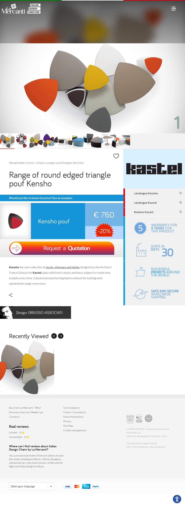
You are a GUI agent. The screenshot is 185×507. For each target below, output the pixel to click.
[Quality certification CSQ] (139, 419)
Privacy (67, 421)
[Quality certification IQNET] (149, 419)
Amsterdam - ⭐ (19, 436)
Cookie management (75, 430)
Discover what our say (26, 412)
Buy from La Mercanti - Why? (25, 407)
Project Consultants (74, 412)
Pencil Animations (73, 416)
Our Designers (71, 407)
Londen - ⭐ (17, 432)
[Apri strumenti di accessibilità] (177, 499)
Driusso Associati (39, 312)
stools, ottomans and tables (63, 267)
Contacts (14, 416)
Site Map (68, 425)
